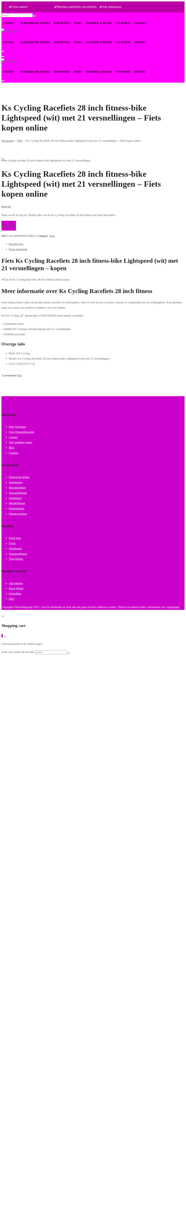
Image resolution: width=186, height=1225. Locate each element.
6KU (12, 598)
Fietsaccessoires (18, 513)
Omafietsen (15, 498)
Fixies (78, 23)
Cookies (13, 452)
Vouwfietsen (16, 558)
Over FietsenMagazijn (21, 432)
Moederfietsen (17, 503)
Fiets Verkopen (17, 426)
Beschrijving (16, 244)
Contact (13, 437)
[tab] (97, 244)
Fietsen (8, 23)
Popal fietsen (16, 588)
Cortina (140, 23)
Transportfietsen (18, 492)
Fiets (20, 140)
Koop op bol (8, 225)
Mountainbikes (17, 487)
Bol (20, 375)
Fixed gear (15, 538)
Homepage (7, 140)
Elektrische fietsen (35, 23)
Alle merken (16, 583)
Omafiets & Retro (99, 23)
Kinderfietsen (16, 508)
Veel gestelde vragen (20, 442)
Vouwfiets (123, 23)
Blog (11, 447)
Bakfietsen (62, 23)
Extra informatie (18, 249)
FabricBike (15, 593)
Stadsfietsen (15, 482)
